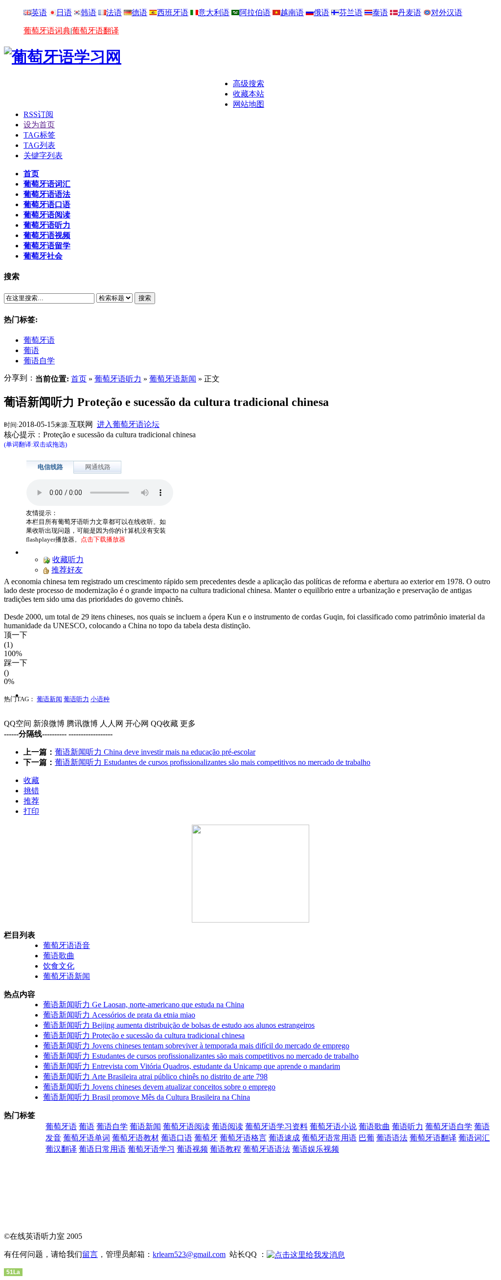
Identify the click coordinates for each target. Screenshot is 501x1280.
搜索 (144, 298)
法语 (114, 12)
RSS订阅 (38, 114)
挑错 (31, 790)
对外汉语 (446, 12)
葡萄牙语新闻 (172, 379)
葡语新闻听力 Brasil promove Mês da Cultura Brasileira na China (146, 1097)
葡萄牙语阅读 (46, 215)
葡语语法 (392, 1138)
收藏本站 (248, 94)
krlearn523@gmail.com (189, 1254)
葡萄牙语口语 (46, 204)
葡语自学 (39, 360)
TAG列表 (39, 145)
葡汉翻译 (61, 1149)
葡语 (31, 350)
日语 (64, 12)
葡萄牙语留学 (46, 245)
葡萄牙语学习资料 (276, 1126)
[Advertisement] (118, 93)
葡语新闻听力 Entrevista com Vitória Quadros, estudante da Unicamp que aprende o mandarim (191, 1066)
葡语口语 (176, 1138)
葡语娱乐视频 (315, 1149)
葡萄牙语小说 (333, 1126)
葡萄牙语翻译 (95, 30)
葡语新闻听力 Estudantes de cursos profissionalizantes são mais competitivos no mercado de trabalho (212, 762)
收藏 (31, 780)
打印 (31, 811)
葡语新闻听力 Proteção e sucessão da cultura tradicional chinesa (144, 1035)
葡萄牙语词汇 (46, 184)
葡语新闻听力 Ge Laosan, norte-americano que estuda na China (143, 1004)
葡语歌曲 (58, 955)
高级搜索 (248, 83)
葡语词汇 (474, 1138)
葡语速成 (284, 1138)
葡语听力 (76, 699)
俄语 (321, 12)
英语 (39, 12)
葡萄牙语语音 (66, 945)
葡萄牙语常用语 (329, 1138)
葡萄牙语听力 (46, 225)
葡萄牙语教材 (135, 1138)
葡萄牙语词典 (46, 30)
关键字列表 (43, 155)
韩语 (88, 12)
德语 (139, 12)
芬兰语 (351, 12)
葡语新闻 (49, 699)
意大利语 (213, 12)
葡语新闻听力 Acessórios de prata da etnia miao (119, 1015)
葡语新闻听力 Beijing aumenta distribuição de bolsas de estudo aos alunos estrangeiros (179, 1025)
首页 (31, 173)
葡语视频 (192, 1149)
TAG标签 (39, 135)
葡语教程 (225, 1149)
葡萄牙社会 (43, 256)
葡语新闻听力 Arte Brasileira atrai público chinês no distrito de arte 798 (155, 1076)
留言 (90, 1254)
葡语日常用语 (102, 1149)
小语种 (100, 699)
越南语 (292, 12)
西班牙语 (172, 12)
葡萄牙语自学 (448, 1126)
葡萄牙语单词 (86, 1138)
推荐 (31, 801)
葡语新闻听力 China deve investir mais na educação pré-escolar (155, 752)
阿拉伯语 (255, 12)
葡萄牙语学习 (151, 1149)
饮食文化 (58, 966)
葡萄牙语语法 (46, 194)
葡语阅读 (227, 1126)
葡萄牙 (206, 1138)
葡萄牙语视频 (46, 235)
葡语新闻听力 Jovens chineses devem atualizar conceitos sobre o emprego (159, 1087)
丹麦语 (409, 12)
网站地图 (248, 104)
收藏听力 (68, 559)
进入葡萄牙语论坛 (128, 424)
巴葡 (366, 1138)
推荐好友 (67, 570)
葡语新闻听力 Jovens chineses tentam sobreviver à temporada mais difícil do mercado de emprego (196, 1046)
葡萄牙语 (39, 340)
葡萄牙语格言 (243, 1138)
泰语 (380, 12)
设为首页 (39, 124)
